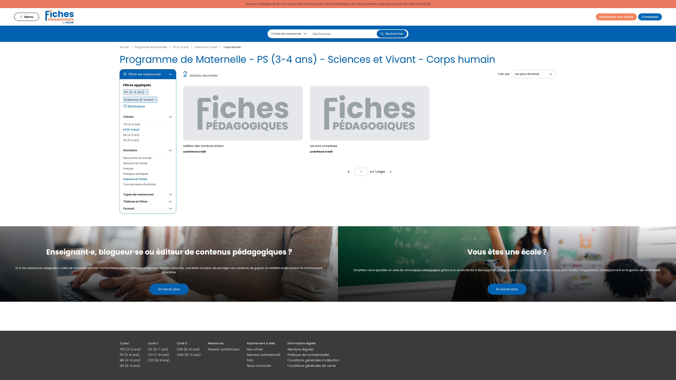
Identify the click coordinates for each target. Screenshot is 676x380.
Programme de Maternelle (151, 47)
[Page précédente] (348, 172)
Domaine (130, 150)
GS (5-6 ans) (131, 140)
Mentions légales (300, 349)
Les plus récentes (527, 74)
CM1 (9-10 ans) (188, 349)
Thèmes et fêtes (135, 202)
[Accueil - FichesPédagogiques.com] (59, 17)
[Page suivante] (391, 172)
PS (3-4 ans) (181, 47)
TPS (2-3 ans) (131, 124)
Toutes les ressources (286, 34)
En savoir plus (169, 289)
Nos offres (255, 349)
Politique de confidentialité (308, 355)
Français (128, 168)
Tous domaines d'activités (139, 184)
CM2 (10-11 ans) (189, 355)
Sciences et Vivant (206, 47)
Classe (128, 117)
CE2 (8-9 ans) (159, 360)
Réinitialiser (136, 106)
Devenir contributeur (224, 349)
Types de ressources (138, 194)
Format (128, 209)
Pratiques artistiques (135, 174)
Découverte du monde (137, 158)
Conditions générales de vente (311, 365)
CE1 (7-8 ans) (158, 355)
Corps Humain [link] (232, 47)
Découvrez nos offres (616, 17)
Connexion (650, 17)
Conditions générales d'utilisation (313, 360)
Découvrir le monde (135, 163)
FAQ (250, 360)
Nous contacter (259, 365)
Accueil (124, 47)
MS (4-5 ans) (131, 135)
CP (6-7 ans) (158, 349)
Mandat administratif (263, 355)
